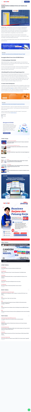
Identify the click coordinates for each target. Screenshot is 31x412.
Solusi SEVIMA (3, 4)
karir (12, 88)
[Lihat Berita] (3, 142)
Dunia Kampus (10, 145)
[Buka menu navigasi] (2, 1)
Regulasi (8, 159)
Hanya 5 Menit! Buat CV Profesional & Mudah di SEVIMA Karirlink (11, 268)
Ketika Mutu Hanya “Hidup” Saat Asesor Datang (8, 298)
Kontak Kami (27, 1)
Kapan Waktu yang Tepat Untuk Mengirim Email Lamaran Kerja (11, 281)
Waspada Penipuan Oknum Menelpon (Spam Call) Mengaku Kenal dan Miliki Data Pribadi (14, 307)
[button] (29, 410)
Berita (2, 301)
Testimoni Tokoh (7, 337)
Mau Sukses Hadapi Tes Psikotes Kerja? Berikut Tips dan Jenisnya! (11, 285)
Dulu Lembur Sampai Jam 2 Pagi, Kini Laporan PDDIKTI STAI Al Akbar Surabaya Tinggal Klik (15, 338)
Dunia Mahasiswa (3, 267)
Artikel (8, 145)
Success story (18, 145)
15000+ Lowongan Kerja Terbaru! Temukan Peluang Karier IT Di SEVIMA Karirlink (13, 272)
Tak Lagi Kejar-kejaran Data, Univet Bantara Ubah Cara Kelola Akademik (12, 319)
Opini (2, 297)
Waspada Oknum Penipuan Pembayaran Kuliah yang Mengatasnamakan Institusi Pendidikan (15, 311)
